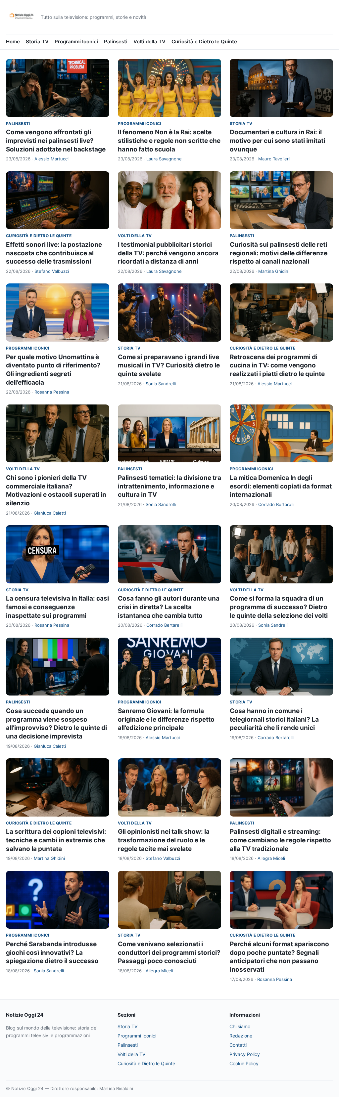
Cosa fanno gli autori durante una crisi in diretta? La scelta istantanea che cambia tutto (168, 607)
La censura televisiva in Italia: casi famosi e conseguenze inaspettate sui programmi (57, 607)
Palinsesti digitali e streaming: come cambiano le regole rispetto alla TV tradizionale (280, 840)
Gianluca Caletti (50, 513)
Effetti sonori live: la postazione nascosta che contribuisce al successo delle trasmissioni (54, 253)
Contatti (238, 1045)
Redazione (240, 1035)
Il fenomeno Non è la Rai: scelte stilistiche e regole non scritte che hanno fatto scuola (169, 140)
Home (13, 41)
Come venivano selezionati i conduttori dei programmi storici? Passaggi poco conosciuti (169, 952)
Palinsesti (115, 41)
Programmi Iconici (76, 41)
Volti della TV (149, 41)
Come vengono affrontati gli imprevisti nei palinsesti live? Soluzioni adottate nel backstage (56, 140)
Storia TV (37, 41)
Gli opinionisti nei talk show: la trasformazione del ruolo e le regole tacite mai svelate (164, 840)
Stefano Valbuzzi (51, 271)
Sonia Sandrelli (161, 383)
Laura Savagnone (164, 158)
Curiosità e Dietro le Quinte (204, 41)
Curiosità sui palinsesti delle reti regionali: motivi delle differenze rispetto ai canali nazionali (278, 253)
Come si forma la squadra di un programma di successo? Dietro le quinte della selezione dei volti (279, 607)
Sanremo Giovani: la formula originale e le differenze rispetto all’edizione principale (166, 719)
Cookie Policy (244, 1063)
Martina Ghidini (273, 271)
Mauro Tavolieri (274, 158)
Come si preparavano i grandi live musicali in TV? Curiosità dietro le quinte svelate (169, 365)
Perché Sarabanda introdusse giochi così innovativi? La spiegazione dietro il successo (52, 952)
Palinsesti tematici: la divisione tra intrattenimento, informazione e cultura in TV (169, 486)
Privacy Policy (244, 1054)
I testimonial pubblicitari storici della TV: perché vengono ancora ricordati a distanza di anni (168, 253)
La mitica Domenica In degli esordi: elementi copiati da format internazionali (281, 486)
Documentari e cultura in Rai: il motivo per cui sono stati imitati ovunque (277, 140)
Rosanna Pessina (51, 392)
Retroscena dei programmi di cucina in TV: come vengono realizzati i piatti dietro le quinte (277, 365)
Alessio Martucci (51, 158)
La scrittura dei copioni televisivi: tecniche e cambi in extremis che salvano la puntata (56, 840)
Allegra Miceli (271, 858)
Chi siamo (239, 1026)
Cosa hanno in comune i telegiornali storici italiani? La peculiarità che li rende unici (274, 719)
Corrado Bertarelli (276, 504)
